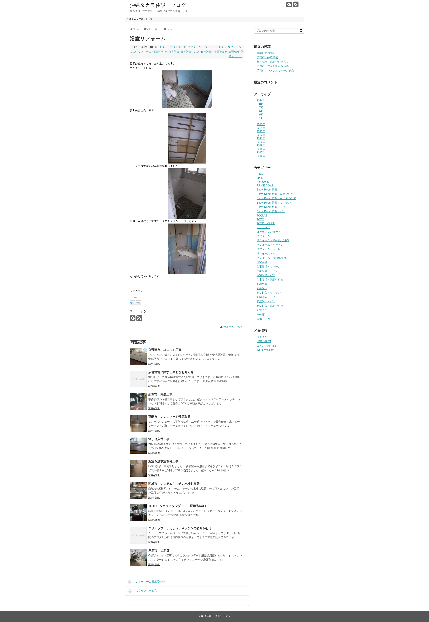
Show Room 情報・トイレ (272, 207)
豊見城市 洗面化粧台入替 (273, 61)
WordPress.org (265, 349)
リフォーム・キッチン (270, 244)
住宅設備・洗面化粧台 (214, 51)
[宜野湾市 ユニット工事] (138, 356)
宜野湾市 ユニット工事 (164, 349)
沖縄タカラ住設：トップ (139, 19)
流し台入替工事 (158, 439)
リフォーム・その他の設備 (273, 240)
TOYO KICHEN (266, 223)
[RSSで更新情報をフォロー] (295, 6)
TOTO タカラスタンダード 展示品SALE (177, 506)
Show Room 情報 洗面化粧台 (275, 194)
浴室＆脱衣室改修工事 (163, 461)
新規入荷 (262, 310)
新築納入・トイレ (267, 297)
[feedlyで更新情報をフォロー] (289, 6)
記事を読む (154, 363)
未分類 (261, 314)
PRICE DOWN (265, 185)
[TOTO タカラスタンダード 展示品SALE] (138, 512)
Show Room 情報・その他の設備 (276, 198)
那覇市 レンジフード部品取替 (169, 416)
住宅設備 (174, 51)
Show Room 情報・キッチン (274, 202)
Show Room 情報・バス (271, 211)
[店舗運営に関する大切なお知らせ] (138, 379)
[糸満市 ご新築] (138, 557)
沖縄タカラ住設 (232, 327)
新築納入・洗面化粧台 (270, 305)
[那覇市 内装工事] (138, 401)
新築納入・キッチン (269, 292)
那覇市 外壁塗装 (267, 57)
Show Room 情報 (267, 189)
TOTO (157, 47)
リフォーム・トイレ (214, 47)
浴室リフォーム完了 (147, 590)
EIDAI (260, 174)
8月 (261, 104)
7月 (261, 107)
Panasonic (263, 181)
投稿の (264, 341)
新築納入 (262, 288)
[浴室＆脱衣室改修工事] (138, 468)
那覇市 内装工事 (160, 394)
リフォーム (194, 47)
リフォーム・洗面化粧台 (152, 51)
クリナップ (263, 227)
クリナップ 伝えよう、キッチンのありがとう (180, 528)
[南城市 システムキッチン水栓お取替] (138, 490)
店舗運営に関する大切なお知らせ (171, 372)
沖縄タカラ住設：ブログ (158, 5)
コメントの (266, 345)
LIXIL (260, 177)
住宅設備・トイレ (267, 270)
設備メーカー (265, 318)
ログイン (262, 337)
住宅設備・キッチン (269, 266)
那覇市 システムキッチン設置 (275, 70)
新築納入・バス (266, 301)
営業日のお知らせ (267, 53)
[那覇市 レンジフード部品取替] (138, 423)
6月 (261, 111)
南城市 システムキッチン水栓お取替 (174, 483)
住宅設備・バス (190, 51)
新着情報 (234, 51)
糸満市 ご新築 (158, 550)
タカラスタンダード (174, 47)
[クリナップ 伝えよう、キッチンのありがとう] (138, 535)
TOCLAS (262, 215)
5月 (261, 114)
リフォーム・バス (267, 253)
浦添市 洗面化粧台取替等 (273, 66)
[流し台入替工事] (138, 446)
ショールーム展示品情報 (150, 581)
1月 (261, 118)
